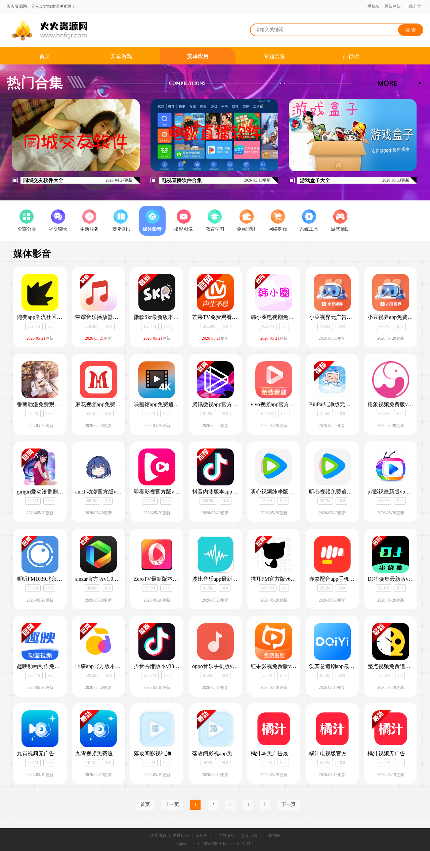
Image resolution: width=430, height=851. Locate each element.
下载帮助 (272, 835)
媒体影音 (152, 229)
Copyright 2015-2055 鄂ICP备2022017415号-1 (215, 843)
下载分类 (413, 6)
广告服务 (226, 835)
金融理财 (246, 229)
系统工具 (309, 229)
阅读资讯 (121, 229)
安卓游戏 (121, 56)
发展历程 (181, 835)
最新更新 (392, 6)
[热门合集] (400, 83)
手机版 (374, 6)
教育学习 (215, 229)
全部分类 (26, 229)
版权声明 (204, 835)
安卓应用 (198, 56)
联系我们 (158, 835)
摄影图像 (183, 229)
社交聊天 (58, 229)
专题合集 (274, 56)
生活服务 (89, 229)
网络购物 (277, 229)
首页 (44, 56)
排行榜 (351, 56)
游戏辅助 (340, 229)
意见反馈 (249, 835)
